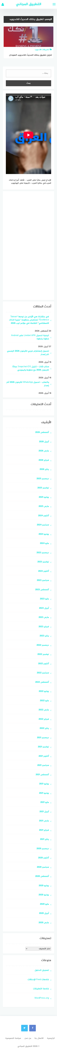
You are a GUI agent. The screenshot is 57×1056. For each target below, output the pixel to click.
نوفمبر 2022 (43, 654)
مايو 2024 (44, 543)
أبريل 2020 (44, 913)
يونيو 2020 (44, 895)
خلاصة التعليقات (41, 989)
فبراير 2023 (44, 627)
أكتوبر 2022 (43, 663)
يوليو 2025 (44, 497)
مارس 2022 (44, 710)
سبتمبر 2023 (43, 580)
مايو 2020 (44, 904)
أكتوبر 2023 (43, 571)
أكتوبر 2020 (43, 858)
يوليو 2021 (44, 784)
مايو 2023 (44, 599)
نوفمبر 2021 (43, 747)
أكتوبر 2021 (44, 756)
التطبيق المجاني (28, 4)
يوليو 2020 (44, 885)
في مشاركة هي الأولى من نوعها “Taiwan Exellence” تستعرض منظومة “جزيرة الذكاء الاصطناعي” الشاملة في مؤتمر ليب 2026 (29, 320)
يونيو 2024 (44, 534)
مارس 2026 (44, 451)
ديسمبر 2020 (43, 848)
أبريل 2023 (44, 608)
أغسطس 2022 (42, 682)
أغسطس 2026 (42, 432)
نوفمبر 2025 (43, 488)
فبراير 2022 (44, 719)
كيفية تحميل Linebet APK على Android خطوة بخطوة (30, 337)
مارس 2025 (44, 506)
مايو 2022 (44, 700)
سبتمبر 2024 (43, 525)
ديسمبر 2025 (43, 479)
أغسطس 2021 (42, 774)
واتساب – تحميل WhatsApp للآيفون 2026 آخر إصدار (27, 384)
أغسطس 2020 (42, 876)
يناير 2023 (44, 636)
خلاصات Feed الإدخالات (38, 979)
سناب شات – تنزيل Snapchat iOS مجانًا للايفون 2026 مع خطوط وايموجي (30, 368)
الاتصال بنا (39, 1038)
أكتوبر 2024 (43, 516)
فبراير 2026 (44, 460)
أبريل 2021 (44, 811)
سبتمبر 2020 (43, 867)
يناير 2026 (44, 469)
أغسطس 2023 (42, 590)
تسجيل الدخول (42, 970)
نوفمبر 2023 (43, 562)
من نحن (27, 1038)
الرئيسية (51, 1038)
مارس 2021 (44, 821)
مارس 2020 (44, 922)
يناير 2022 (44, 728)
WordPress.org (41, 998)
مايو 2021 (44, 802)
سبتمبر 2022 (43, 673)
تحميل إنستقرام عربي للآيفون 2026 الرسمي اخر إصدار (28, 353)
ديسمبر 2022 (43, 645)
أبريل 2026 (44, 442)
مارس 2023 (44, 617)
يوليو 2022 (44, 691)
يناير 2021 (44, 839)
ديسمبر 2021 (43, 737)
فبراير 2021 (44, 830)
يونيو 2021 (44, 793)
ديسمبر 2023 (43, 553)
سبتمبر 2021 (43, 765)
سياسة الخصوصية (13, 1038)
